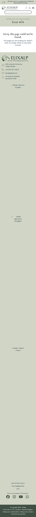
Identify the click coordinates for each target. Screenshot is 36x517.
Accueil (8, 19)
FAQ (18, 489)
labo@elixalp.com (11, 73)
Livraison (18, 509)
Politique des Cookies (26, 512)
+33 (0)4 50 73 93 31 (12, 70)
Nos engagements (18, 486)
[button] (26, 8)
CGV (13, 509)
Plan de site (6, 509)
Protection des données (18, 514)
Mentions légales (27, 509)
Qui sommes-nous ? (18, 483)
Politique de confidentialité (11, 512)
